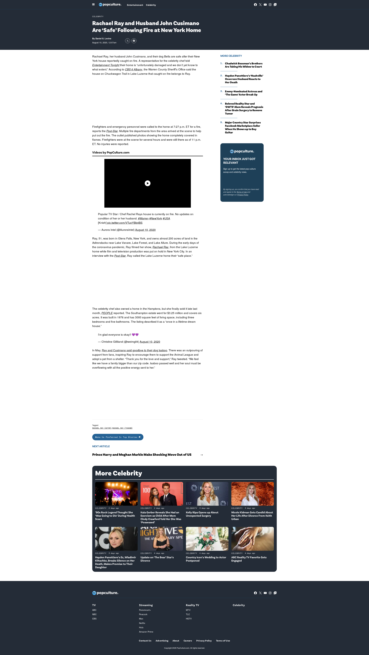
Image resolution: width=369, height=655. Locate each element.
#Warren (143, 218)
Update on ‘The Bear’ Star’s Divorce (157, 559)
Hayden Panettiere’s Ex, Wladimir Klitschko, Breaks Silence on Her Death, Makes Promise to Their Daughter (115, 562)
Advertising (162, 640)
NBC (94, 614)
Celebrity (151, 4)
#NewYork (155, 218)
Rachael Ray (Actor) (101, 428)
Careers (188, 640)
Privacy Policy (242, 194)
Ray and (107, 350)
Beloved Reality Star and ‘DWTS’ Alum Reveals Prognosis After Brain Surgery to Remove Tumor (244, 108)
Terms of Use (242, 192)
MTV (188, 609)
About (176, 640)
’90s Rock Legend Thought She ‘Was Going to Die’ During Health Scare (115, 516)
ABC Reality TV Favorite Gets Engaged (249, 559)
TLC (188, 614)
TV (94, 605)
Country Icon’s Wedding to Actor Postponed (206, 559)
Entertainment (135, 4)
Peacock (143, 614)
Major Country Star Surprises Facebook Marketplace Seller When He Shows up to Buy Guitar (243, 127)
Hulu (141, 627)
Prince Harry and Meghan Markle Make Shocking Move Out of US (141, 454)
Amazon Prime (146, 631)
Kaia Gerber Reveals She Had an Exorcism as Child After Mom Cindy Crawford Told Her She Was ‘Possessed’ (161, 517)
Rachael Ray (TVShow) (122, 428)
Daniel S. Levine (103, 38)
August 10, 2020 (145, 230)
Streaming (146, 605)
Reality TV (192, 605)
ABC (94, 609)
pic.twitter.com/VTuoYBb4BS (125, 222)
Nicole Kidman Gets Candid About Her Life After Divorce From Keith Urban (252, 516)
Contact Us (145, 640)
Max (141, 618)
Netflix (142, 623)
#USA (166, 218)
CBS (94, 618)
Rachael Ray (161, 247)
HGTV (189, 618)
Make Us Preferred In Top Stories (117, 437)
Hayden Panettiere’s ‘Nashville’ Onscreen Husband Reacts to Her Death (244, 79)
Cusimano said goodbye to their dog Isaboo (140, 350)
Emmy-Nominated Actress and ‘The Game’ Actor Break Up (243, 93)
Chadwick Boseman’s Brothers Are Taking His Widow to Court (243, 65)
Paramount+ (145, 609)
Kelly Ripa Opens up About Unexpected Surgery (202, 514)
